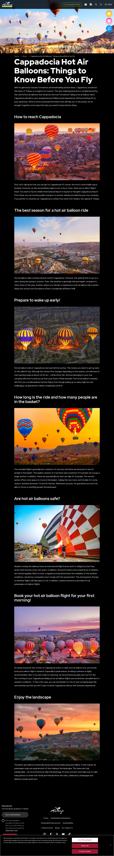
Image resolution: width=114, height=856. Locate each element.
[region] (57, 845)
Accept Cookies (85, 851)
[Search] (96, 4)
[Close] (110, 845)
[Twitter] (57, 834)
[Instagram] (44, 834)
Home (16, 56)
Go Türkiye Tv (67, 828)
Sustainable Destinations (60, 818)
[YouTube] (63, 834)
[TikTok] (69, 834)
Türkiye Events (47, 828)
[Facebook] (51, 834)
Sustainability (68, 823)
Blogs (25, 56)
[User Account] (101, 4)
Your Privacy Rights (85, 840)
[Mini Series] (91, 4)
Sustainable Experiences (50, 823)
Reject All (84, 846)
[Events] (86, 4)
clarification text (11, 831)
